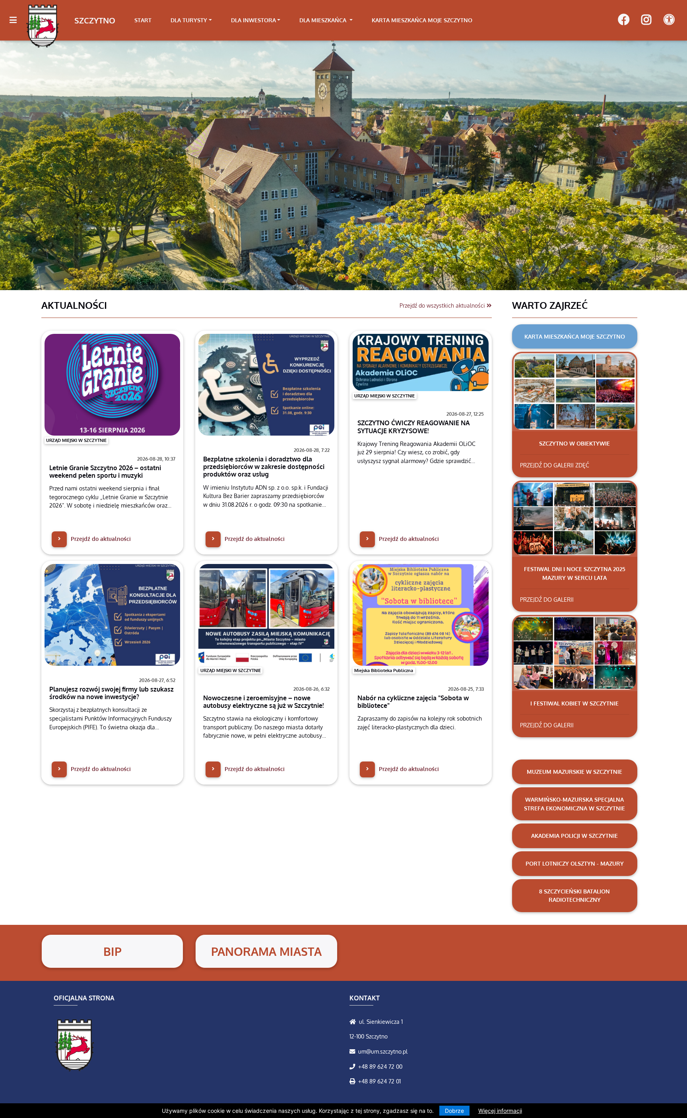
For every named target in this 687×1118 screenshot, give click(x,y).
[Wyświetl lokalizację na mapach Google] (354, 1021)
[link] (191, 20)
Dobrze (454, 1110)
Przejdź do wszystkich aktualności (443, 305)
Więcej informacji (500, 1110)
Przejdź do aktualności (100, 538)
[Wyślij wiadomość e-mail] (353, 1051)
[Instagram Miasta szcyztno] (646, 20)
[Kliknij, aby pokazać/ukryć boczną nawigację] (16, 20)
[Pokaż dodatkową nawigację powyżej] (669, 20)
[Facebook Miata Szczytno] (624, 20)
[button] (51, 165)
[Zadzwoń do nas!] (353, 1066)
